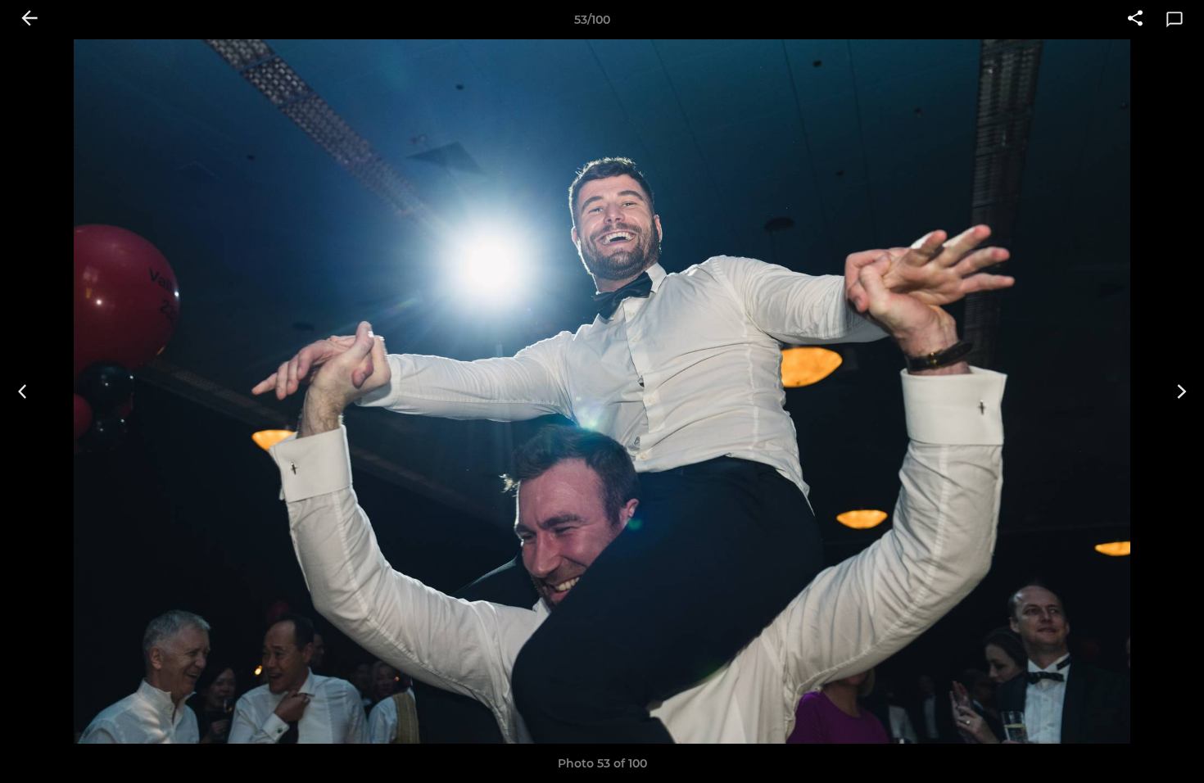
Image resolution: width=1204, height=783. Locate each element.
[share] (1135, 19)
